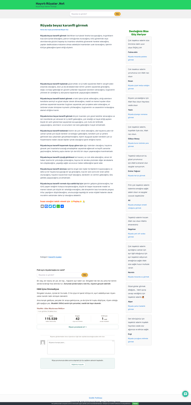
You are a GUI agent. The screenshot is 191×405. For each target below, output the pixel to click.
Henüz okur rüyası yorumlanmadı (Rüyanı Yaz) (54, 29)
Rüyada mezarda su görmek (138, 277)
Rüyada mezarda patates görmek (137, 58)
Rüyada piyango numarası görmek (137, 115)
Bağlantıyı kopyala (78, 364)
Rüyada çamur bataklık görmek (136, 307)
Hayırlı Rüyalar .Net (50, 3)
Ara (117, 14)
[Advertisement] (77, 66)
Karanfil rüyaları (55, 257)
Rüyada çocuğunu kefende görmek (138, 340)
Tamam (135, 403)
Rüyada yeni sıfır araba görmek (136, 235)
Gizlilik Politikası (95, 398)
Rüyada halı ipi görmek (136, 176)
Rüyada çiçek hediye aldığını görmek (138, 87)
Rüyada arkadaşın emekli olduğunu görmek (137, 206)
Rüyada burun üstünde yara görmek (138, 144)
